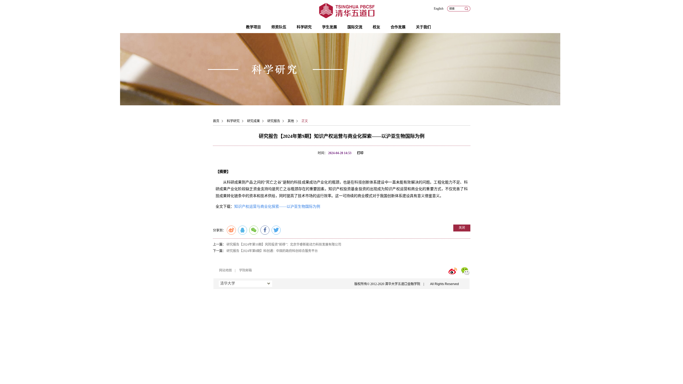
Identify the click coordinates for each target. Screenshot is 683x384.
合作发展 (398, 27)
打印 (360, 153)
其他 (291, 121)
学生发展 (329, 27)
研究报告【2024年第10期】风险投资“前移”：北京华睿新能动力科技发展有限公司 (284, 244)
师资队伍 (278, 27)
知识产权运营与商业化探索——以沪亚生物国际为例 (277, 207)
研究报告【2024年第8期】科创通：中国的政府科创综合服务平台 (272, 251)
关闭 (462, 228)
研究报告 (273, 121)
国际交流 (354, 27)
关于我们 (423, 27)
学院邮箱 (245, 270)
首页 (216, 121)
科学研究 (304, 27)
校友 (376, 27)
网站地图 (225, 270)
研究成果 (253, 121)
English (438, 8)
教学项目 (253, 27)
